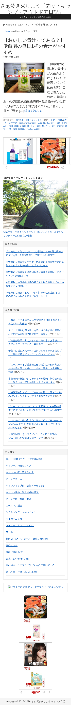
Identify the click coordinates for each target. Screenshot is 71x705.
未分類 (9, 532)
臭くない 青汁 (34, 126)
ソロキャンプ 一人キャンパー (21, 512)
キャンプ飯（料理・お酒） (20, 499)
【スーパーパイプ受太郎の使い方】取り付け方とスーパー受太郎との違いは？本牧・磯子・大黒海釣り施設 (35, 368)
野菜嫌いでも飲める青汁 (29, 129)
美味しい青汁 (20, 126)
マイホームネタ (14, 518)
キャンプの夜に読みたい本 (20, 472)
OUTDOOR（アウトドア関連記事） (24, 459)
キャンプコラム (14, 479)
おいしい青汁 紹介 (52, 123)
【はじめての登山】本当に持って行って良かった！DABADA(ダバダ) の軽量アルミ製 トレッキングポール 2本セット (35, 424)
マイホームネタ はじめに (20, 525)
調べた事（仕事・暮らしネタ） (29, 120)
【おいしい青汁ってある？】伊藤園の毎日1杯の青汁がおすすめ (35, 46)
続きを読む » (33, 111)
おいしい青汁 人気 (33, 123)
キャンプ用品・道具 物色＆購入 (22, 492)
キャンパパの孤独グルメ (18, 465)
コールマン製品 (14, 505)
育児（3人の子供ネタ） (18, 558)
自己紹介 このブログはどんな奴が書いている (30, 565)
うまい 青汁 (56, 120)
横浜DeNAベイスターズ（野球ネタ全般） (27, 538)
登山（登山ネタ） (15, 552)
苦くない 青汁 (49, 126)
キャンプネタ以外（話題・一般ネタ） (25, 485)
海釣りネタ (12, 545)
